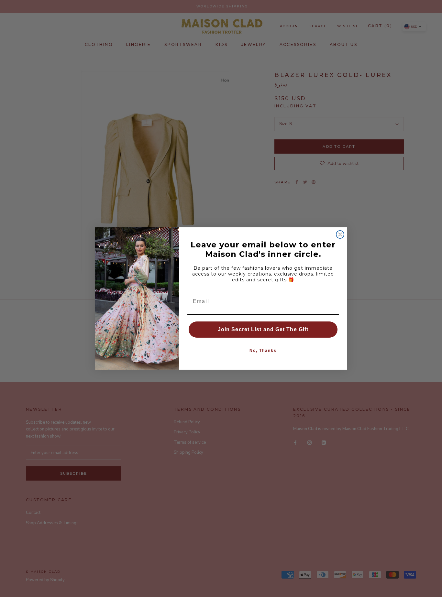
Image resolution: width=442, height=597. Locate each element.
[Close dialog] (340, 234)
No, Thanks (263, 350)
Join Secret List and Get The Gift (263, 329)
